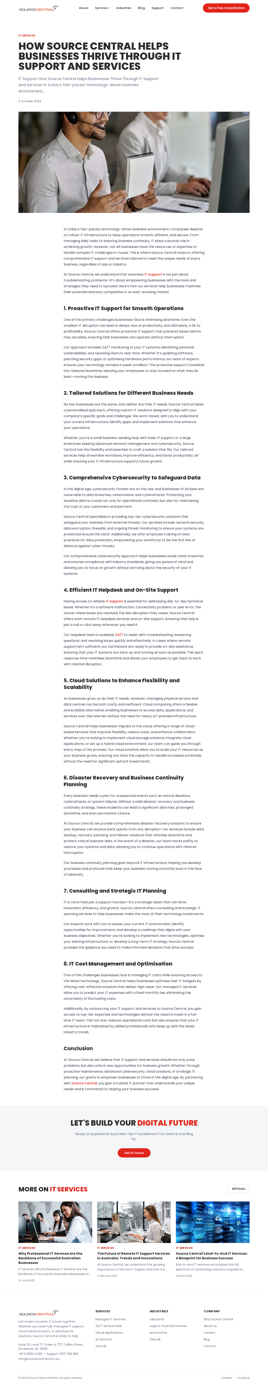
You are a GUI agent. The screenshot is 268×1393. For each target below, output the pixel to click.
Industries (123, 8)
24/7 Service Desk (108, 1326)
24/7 (119, 634)
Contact (177, 8)
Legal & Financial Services (168, 1326)
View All (100, 1346)
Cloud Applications (109, 1333)
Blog (141, 8)
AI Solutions (103, 1339)
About (83, 8)
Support (158, 8)
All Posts (238, 1189)
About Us (210, 1326)
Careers (209, 1333)
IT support (153, 274)
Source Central (84, 1083)
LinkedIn (227, 1378)
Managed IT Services (110, 1319)
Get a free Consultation (226, 8)
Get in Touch (134, 1153)
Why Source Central (218, 1319)
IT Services (26, 35)
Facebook (243, 1378)
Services (102, 8)
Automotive (158, 1333)
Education (157, 1319)
